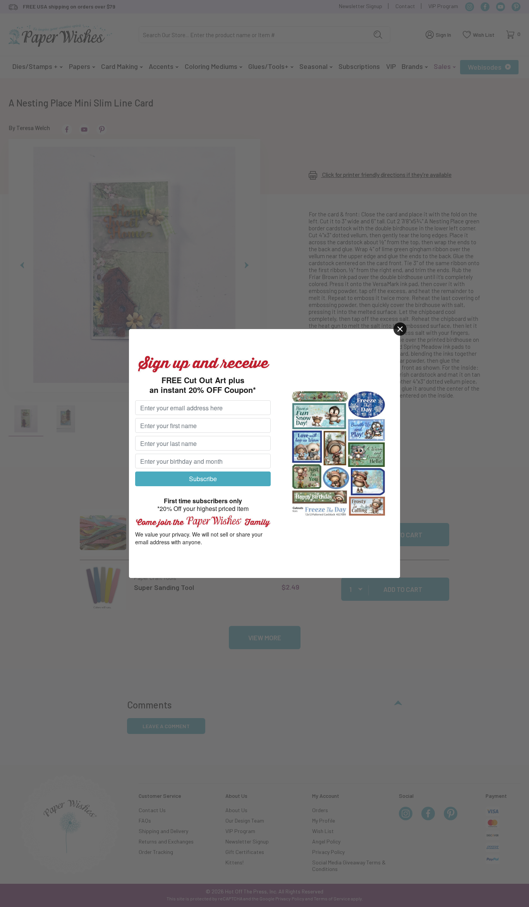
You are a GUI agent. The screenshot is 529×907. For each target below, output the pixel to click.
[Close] (400, 329)
